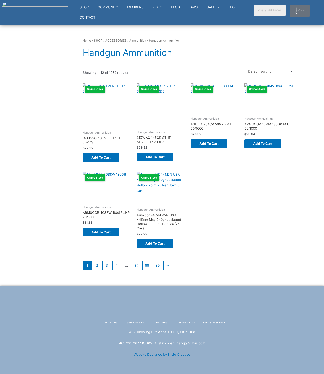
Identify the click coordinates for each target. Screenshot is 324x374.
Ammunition (137, 40)
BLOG (175, 7)
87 (137, 265)
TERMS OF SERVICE (214, 322)
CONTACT (87, 17)
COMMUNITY (108, 7)
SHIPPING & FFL (136, 322)
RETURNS (162, 322)
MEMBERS (135, 7)
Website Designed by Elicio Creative (162, 354)
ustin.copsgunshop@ (172, 343)
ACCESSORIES (116, 40)
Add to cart (101, 157)
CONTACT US (109, 322)
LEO (231, 7)
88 (147, 265)
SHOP (84, 7)
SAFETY (213, 7)
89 (158, 265)
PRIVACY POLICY (188, 322)
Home (87, 40)
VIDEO (157, 7)
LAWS (193, 7)
